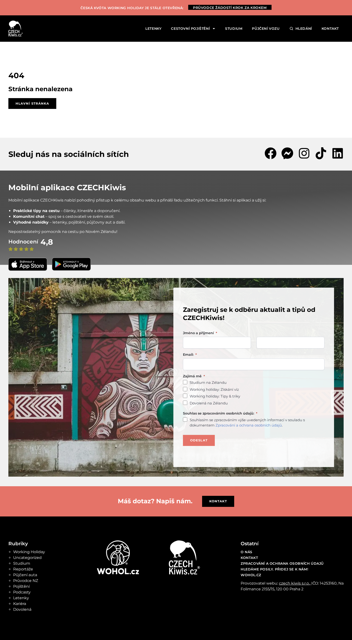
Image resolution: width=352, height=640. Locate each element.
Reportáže (23, 569)
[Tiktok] (321, 153)
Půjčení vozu (265, 28)
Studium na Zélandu (208, 382)
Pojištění (21, 586)
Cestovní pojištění (190, 28)
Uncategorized (27, 557)
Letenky (153, 28)
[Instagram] (304, 153)
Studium (233, 28)
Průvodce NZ (25, 580)
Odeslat (199, 440)
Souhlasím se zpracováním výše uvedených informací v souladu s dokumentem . (247, 423)
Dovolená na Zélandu (209, 403)
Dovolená (22, 609)
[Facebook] (271, 153)
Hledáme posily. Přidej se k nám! (274, 569)
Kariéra (19, 603)
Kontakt (330, 28)
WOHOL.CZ (251, 575)
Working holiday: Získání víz (214, 389)
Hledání (303, 28)
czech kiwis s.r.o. (294, 583)
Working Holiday (29, 552)
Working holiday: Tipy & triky (215, 396)
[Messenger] (287, 153)
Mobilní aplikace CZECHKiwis (67, 187)
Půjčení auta (25, 575)
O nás (246, 552)
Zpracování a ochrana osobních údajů (249, 425)
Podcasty (22, 592)
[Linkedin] (338, 153)
